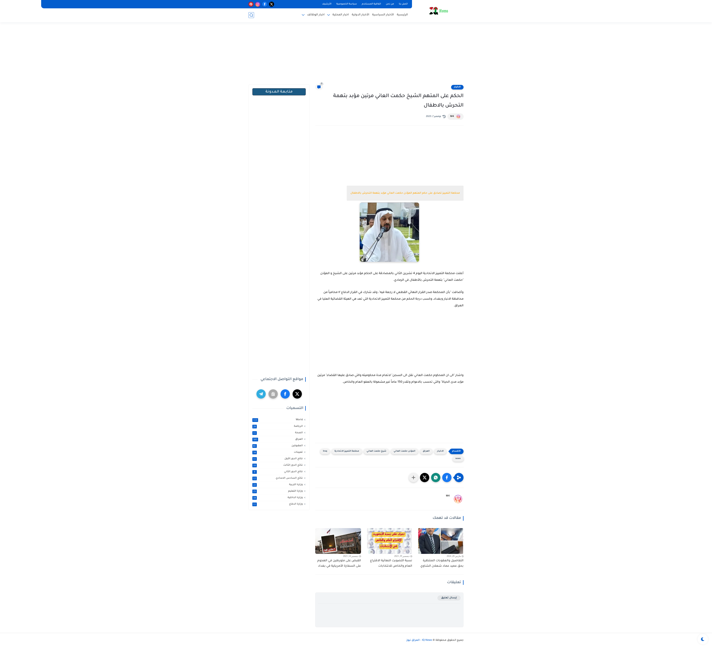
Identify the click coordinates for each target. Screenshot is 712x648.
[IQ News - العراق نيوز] (438, 11)
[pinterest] (250, 4)
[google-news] (273, 394)
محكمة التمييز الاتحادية (346, 451)
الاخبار (457, 87)
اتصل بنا (403, 4)
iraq (325, 451)
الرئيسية (402, 14)
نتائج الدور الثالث (278, 465)
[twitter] (271, 4)
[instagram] (257, 4)
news (458, 459)
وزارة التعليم (278, 491)
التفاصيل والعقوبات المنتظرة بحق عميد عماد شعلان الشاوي (442, 563)
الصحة (278, 432)
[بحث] (251, 15)
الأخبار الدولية (360, 14)
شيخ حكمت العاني (376, 451)
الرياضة (278, 426)
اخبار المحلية (340, 14)
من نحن (390, 4)
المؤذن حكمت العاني (404, 451)
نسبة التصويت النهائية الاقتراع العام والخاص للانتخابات (391, 563)
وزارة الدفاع (278, 504)
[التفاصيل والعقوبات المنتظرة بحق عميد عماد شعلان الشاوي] (441, 541)
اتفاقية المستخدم (371, 4)
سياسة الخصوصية (346, 4)
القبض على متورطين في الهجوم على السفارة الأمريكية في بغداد (339, 563)
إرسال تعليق (449, 597)
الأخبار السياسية (383, 14)
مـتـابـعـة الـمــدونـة (279, 92)
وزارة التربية (278, 484)
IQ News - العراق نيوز (419, 640)
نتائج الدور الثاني (278, 471)
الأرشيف (327, 4)
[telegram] (261, 394)
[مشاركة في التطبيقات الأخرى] (413, 477)
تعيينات (278, 452)
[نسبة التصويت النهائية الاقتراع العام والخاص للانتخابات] (389, 541)
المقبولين (278, 445)
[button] (446, 477)
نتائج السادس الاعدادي (278, 478)
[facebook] (264, 4)
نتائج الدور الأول (278, 458)
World (278, 419)
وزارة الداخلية (278, 497)
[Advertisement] (356, 56)
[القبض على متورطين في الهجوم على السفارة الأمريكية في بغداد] (338, 541)
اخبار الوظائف (316, 14)
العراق (426, 451)
